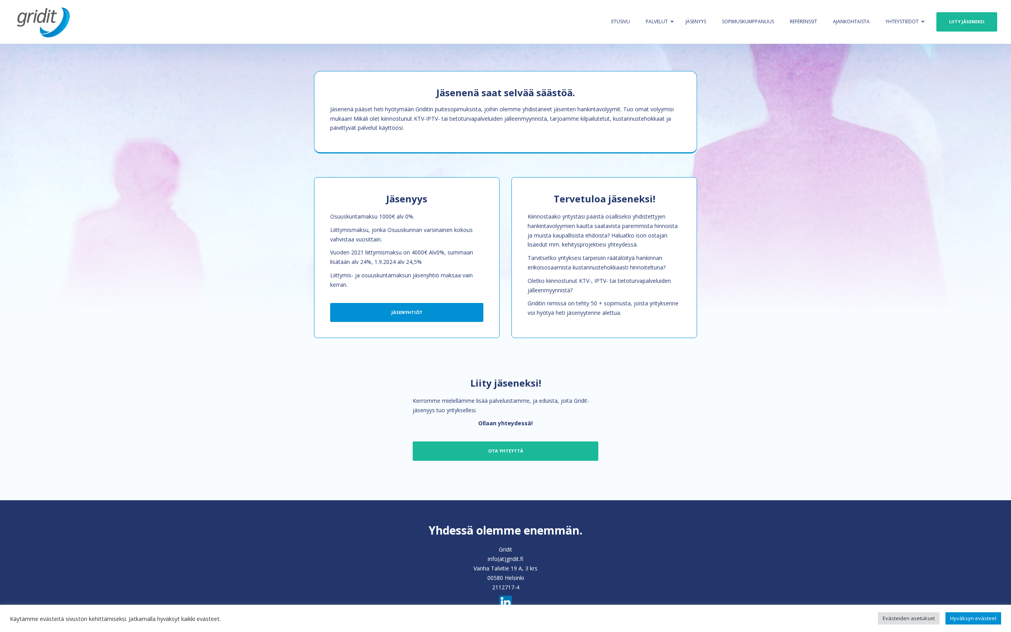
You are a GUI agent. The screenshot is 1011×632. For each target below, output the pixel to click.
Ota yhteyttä (505, 451)
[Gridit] (91, 22)
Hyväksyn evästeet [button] (973, 618)
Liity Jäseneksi (967, 21)
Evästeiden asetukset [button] (909, 618)
